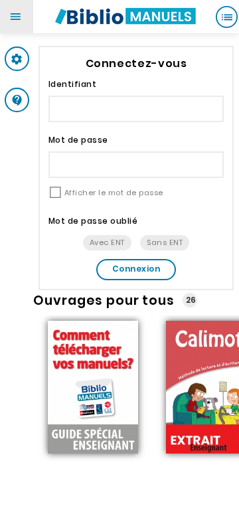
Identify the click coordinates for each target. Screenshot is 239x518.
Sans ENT (165, 242)
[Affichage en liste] (226, 16)
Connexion (136, 268)
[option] (93, 388)
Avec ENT (107, 242)
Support (42, 100)
